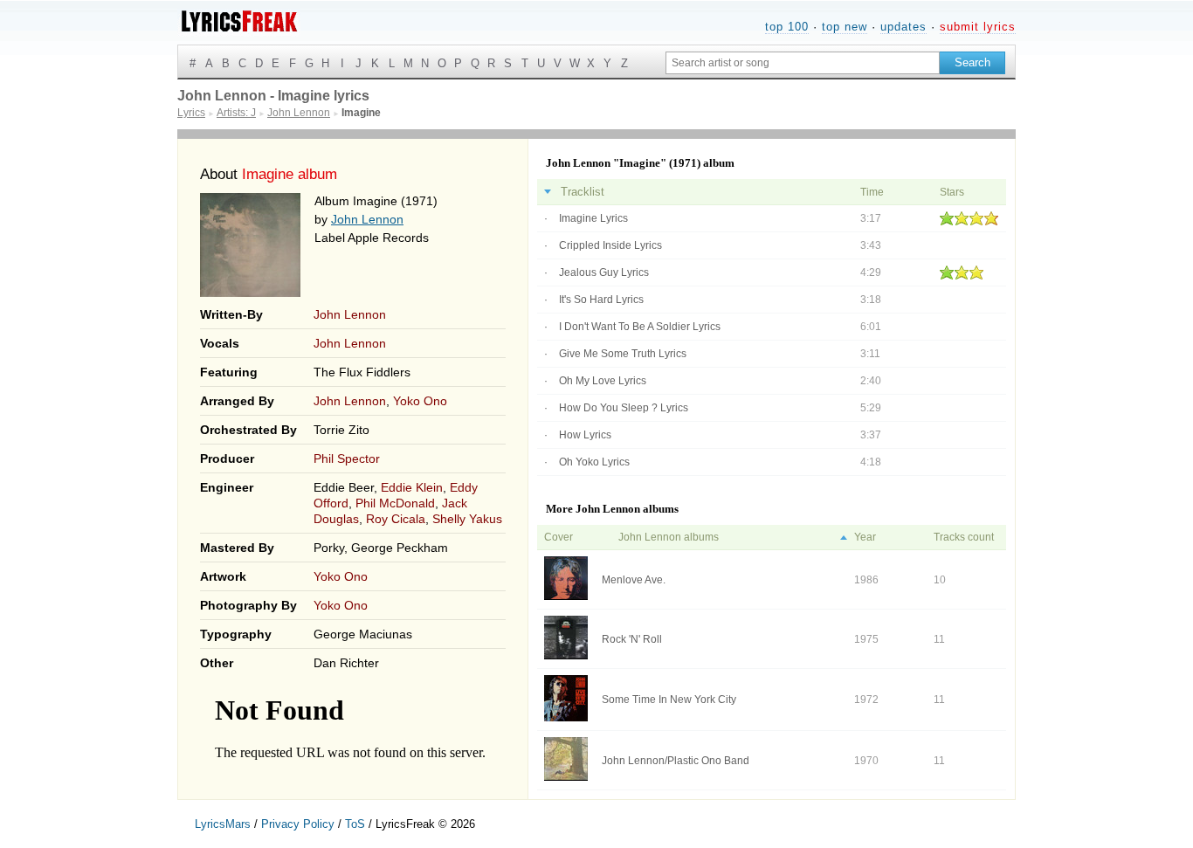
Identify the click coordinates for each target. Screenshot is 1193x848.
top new (844, 26)
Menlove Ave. (633, 580)
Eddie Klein (412, 487)
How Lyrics (585, 435)
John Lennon (367, 219)
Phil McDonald (395, 503)
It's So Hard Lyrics (601, 299)
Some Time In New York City (669, 699)
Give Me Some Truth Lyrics (622, 354)
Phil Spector (347, 458)
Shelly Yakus (467, 519)
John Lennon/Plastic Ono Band (675, 761)
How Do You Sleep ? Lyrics (623, 408)
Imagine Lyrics (593, 218)
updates (903, 26)
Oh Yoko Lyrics (594, 462)
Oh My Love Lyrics (602, 381)
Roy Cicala (395, 519)
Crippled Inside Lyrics (610, 245)
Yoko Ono (420, 401)
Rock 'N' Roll (632, 639)
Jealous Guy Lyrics (604, 272)
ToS (355, 824)
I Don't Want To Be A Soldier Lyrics (640, 327)
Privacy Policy (297, 824)
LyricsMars (223, 824)
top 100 (787, 26)
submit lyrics (978, 26)
